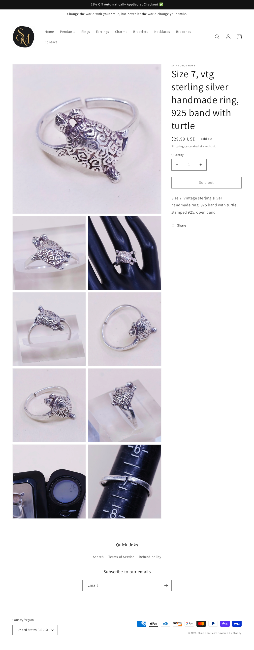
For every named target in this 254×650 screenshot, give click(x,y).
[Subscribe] (165, 585)
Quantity (177, 155)
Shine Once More (207, 633)
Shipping (177, 146)
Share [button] (181, 225)
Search (98, 557)
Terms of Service (121, 557)
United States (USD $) (33, 630)
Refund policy (150, 557)
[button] (217, 36)
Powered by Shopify (230, 633)
